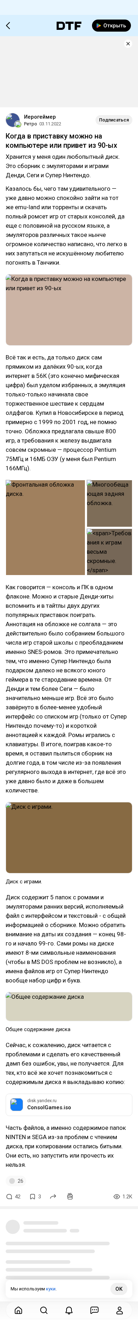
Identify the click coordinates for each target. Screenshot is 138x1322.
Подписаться (114, 120)
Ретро (30, 123)
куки (51, 1288)
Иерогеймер (40, 117)
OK (118, 1289)
